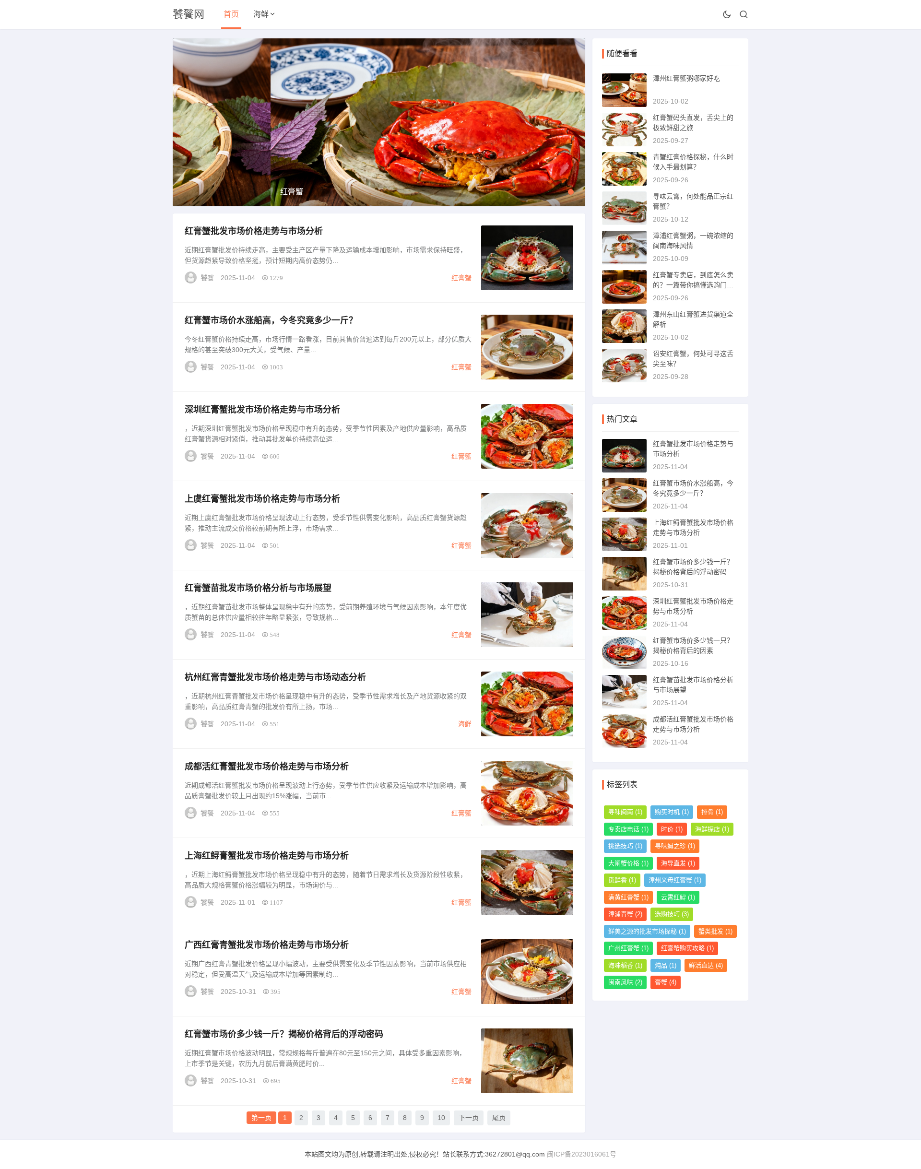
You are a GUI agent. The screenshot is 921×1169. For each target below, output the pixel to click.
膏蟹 (665, 982)
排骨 (712, 811)
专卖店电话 (628, 829)
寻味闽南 (625, 811)
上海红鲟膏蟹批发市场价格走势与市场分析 (267, 856)
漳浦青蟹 (625, 914)
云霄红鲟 (678, 897)
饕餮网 (188, 14)
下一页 (469, 1118)
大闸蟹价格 (628, 863)
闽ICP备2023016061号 (581, 1154)
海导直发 (678, 863)
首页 (231, 14)
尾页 (499, 1118)
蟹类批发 (715, 931)
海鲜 (261, 14)
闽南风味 (625, 982)
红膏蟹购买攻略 (687, 948)
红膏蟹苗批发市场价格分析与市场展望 (258, 588)
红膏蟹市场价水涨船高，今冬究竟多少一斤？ (271, 320)
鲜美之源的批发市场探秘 (647, 931)
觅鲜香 (622, 880)
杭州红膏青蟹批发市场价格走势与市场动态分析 (275, 677)
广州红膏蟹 (628, 948)
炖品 (665, 965)
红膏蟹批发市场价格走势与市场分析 (254, 231)
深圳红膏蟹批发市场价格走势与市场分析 (262, 409)
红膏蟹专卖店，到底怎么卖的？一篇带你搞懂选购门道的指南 (693, 285)
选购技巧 (672, 914)
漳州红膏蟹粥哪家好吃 (686, 78)
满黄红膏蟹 (628, 897)
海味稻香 (625, 965)
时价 (672, 829)
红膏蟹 (461, 278)
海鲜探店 (712, 829)
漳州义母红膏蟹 (675, 880)
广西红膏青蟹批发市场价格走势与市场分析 (267, 945)
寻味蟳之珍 (675, 846)
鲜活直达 (706, 965)
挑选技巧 (625, 846)
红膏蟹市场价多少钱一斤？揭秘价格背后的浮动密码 (284, 1034)
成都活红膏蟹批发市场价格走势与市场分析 (267, 766)
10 (441, 1118)
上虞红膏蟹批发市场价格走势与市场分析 (262, 499)
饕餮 (207, 278)
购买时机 (672, 811)
